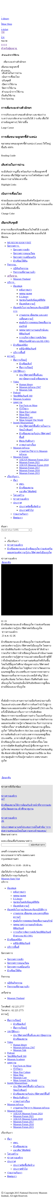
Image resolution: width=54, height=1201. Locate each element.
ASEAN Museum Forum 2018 (34, 465)
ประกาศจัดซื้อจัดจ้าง (29, 506)
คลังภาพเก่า (25, 290)
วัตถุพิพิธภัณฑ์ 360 (22, 396)
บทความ (17, 402)
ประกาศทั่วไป (26, 510)
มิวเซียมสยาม (26, 487)
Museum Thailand (21, 279)
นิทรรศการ (13, 246)
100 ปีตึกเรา (19, 371)
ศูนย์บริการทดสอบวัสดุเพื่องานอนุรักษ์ (32, 921)
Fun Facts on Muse (28, 405)
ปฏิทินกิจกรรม (20, 268)
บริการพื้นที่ (19, 352)
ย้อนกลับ (6, 562)
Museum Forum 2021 (29, 462)
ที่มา (15, 480)
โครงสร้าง (18, 495)
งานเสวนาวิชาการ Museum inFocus (31, 1107)
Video (16, 382)
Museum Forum (20, 457)
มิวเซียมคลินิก (20, 345)
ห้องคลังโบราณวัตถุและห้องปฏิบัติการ (27, 909)
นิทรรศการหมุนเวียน (24, 253)
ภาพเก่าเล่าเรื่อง (27, 444)
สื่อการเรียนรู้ (20, 360)
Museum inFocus (21, 448)
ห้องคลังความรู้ (27, 303)
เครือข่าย (12, 276)
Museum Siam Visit (10, 878)
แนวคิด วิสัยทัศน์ (27, 491)
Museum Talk (25, 390)
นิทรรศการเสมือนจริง (24, 257)
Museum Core (26, 417)
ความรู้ (11, 356)
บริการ (11, 282)
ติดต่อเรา (18, 517)
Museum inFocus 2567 (30, 387)
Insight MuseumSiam (23, 422)
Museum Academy (22, 399)
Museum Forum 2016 (29, 470)
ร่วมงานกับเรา (20, 514)
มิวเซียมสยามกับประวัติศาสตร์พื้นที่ (31, 1094)
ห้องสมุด (17, 286)
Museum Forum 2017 (29, 467)
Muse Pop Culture (27, 412)
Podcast (17, 392)
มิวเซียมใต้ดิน (20, 261)
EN (2, 37)
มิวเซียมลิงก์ (25, 363)
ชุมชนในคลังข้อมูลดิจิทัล (32, 300)
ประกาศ (17, 502)
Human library (26, 384)
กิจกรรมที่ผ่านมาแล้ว (24, 272)
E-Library (23, 296)
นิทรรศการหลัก (21, 249)
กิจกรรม (11, 264)
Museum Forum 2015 (29, 473)
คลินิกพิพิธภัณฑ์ (27, 348)
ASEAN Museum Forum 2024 (34, 459)
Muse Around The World (31, 420)
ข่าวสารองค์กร (21, 499)
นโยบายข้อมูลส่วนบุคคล (40, 1199)
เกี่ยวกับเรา (13, 476)
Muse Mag (24, 414)
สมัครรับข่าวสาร (38, 845)
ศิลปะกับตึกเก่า (27, 441)
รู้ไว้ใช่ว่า (24, 408)
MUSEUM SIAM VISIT (19, 242)
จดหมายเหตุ (25, 293)
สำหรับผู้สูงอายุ (9, 48)
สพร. (21, 484)
